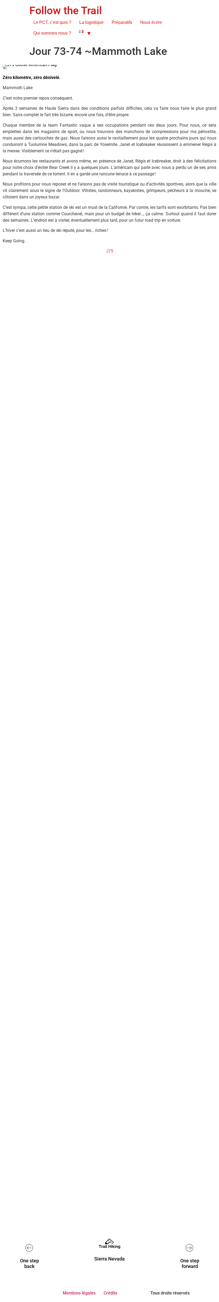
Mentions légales (79, 1293)
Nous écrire (151, 22)
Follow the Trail (65, 10)
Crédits (110, 1293)
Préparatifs (122, 22)
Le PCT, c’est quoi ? (52, 22)
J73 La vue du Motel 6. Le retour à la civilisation (109, 614)
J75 (109, 251)
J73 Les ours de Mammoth (94, 822)
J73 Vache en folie (94, 405)
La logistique (91, 22)
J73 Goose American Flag (94, 1096)
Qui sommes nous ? (52, 33)
